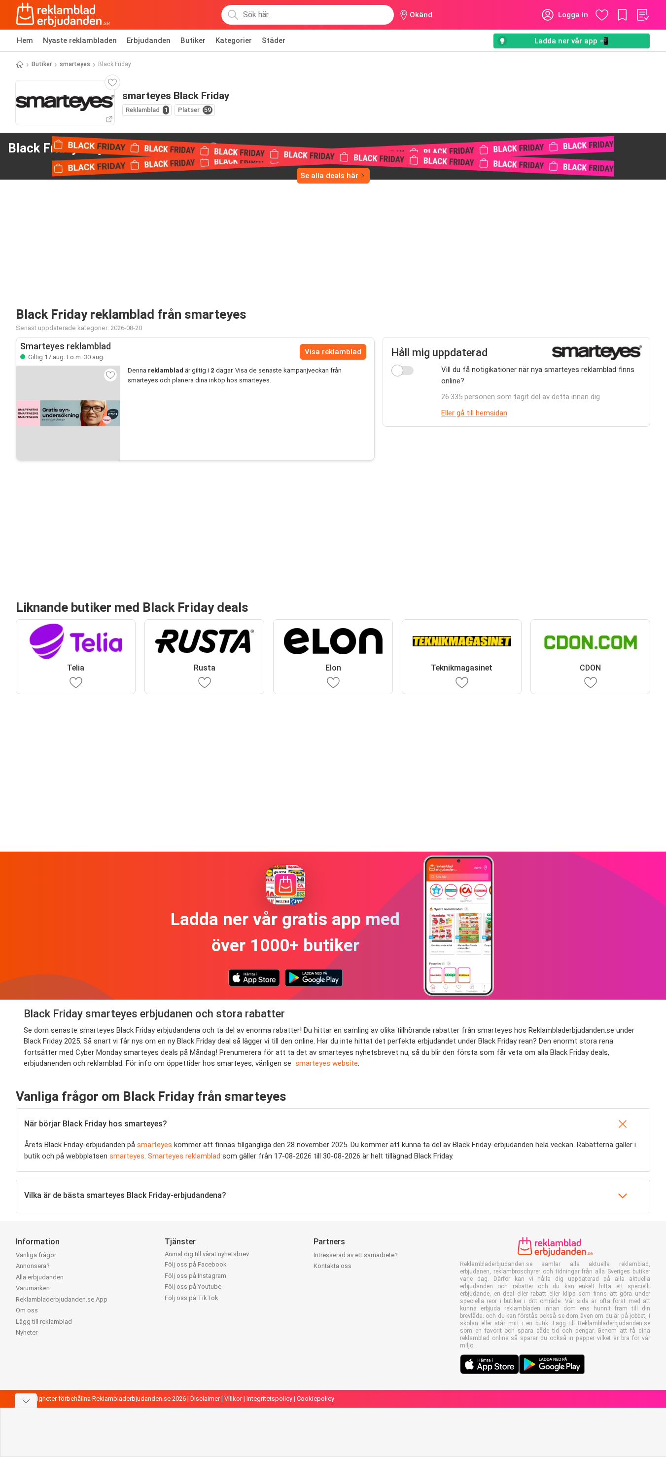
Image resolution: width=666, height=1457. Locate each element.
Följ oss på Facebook (196, 1264)
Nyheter (26, 1332)
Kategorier (233, 40)
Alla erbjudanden (40, 1277)
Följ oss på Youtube (193, 1286)
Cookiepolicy (315, 1398)
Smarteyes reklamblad (184, 1156)
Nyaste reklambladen (80, 40)
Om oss (27, 1310)
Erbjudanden (149, 40)
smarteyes (75, 64)
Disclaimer (205, 1398)
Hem (25, 40)
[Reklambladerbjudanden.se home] (63, 14)
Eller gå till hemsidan (474, 413)
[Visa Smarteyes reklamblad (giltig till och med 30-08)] (68, 413)
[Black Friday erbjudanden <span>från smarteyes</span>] (213, 148)
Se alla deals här (329, 175)
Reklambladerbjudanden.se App (61, 1299)
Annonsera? (33, 1266)
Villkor (233, 1398)
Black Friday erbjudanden (106, 148)
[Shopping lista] (642, 15)
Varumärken (33, 1288)
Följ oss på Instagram (195, 1275)
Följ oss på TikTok (191, 1298)
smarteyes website (326, 1063)
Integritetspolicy (269, 1398)
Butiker (193, 40)
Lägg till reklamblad (44, 1321)
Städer (273, 40)
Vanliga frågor (36, 1255)
